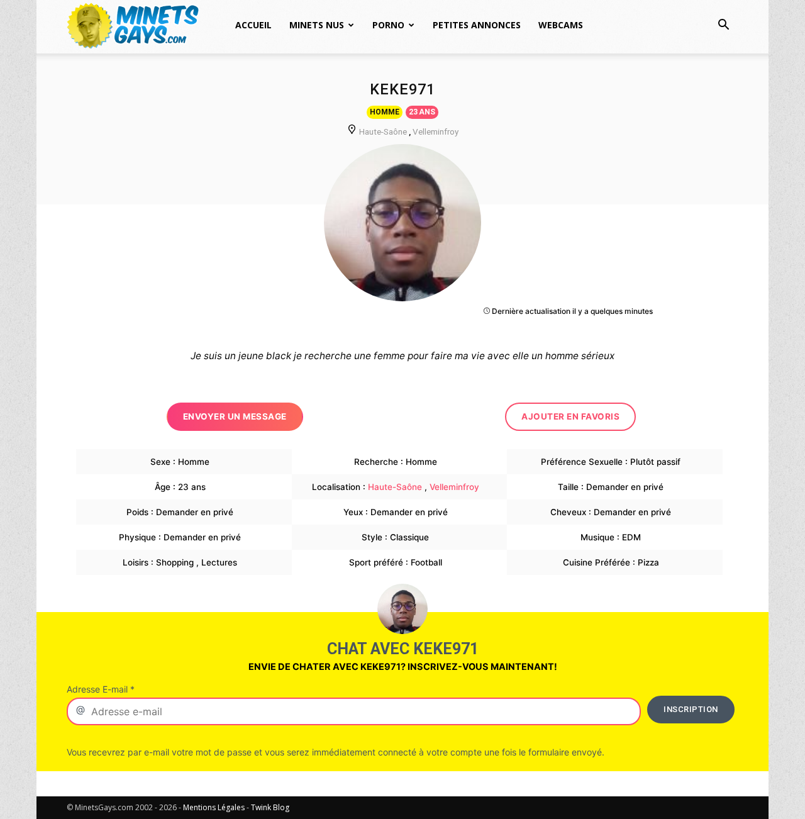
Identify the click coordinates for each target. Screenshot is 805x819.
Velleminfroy (435, 131)
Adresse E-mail (101, 689)
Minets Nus (316, 25)
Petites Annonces (477, 25)
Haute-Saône (383, 131)
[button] (723, 26)
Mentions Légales (214, 807)
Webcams (560, 25)
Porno (388, 25)
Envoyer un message (235, 416)
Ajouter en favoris (570, 416)
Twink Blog (270, 807)
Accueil (253, 25)
